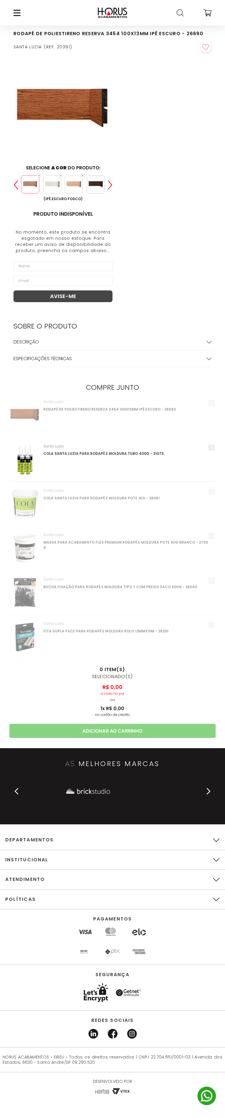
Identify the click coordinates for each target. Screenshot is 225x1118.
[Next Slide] (110, 185)
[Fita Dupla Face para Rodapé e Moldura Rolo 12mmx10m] (25, 640)
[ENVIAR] (62, 296)
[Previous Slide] (15, 185)
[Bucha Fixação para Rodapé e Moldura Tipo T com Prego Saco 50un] (25, 595)
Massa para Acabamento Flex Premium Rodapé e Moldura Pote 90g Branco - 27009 (125, 545)
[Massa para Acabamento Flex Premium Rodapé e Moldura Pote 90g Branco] (25, 551)
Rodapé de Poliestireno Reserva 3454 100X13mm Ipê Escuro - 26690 (109, 409)
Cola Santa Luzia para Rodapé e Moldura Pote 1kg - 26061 (101, 498)
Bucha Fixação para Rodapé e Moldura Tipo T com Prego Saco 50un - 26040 (120, 586)
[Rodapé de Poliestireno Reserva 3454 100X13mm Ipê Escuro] (25, 418)
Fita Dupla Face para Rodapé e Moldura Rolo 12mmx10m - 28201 (105, 631)
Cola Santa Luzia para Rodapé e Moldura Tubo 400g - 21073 (103, 453)
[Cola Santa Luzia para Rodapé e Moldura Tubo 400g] (25, 462)
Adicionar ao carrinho (112, 731)
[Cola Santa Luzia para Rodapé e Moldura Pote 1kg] (25, 507)
